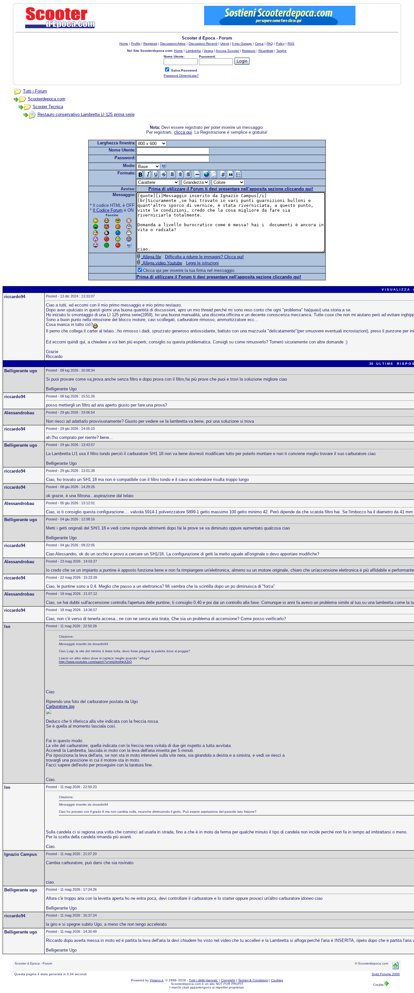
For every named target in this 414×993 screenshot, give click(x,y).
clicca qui (183, 132)
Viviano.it (156, 980)
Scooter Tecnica (48, 106)
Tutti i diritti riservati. (203, 980)
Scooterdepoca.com (46, 98)
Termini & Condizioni (253, 980)
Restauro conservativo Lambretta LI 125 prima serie (86, 114)
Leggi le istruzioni (202, 263)
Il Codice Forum (108, 210)
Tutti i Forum (35, 91)
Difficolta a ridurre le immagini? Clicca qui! (204, 256)
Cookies (277, 980)
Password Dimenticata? (181, 75)
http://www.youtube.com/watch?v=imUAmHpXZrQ (95, 662)
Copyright (228, 980)
